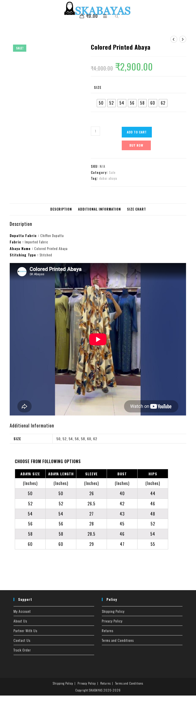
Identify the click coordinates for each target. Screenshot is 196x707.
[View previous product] (173, 39)
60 (89, 438)
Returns (107, 630)
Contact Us (22, 640)
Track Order (22, 650)
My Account (22, 611)
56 (77, 438)
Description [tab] (61, 209)
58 (83, 438)
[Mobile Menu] (103, 16)
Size (98, 87)
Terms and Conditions (118, 640)
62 (95, 438)
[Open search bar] (113, 16)
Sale (112, 172)
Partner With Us (25, 630)
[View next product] (182, 39)
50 (58, 438)
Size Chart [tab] (136, 209)
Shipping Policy (113, 611)
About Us (20, 620)
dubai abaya (108, 178)
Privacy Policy (112, 620)
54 (71, 438)
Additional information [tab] (99, 209)
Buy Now (136, 145)
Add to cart (137, 132)
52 (65, 438)
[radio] (101, 103)
